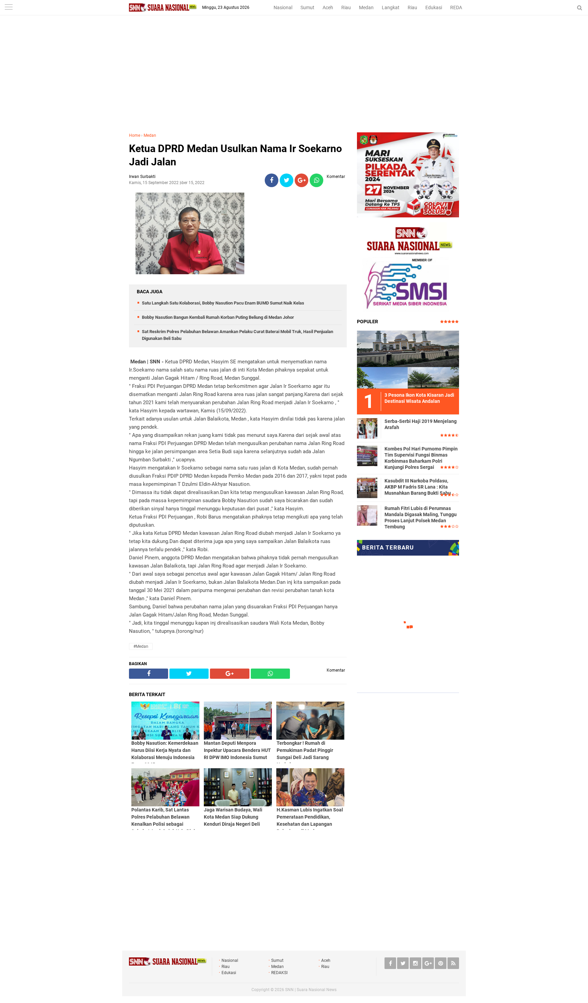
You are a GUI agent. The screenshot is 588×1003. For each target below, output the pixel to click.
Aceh (328, 7)
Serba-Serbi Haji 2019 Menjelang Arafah (421, 424)
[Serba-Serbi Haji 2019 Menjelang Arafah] (367, 427)
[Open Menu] (8, 7)
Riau (346, 7)
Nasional (283, 7)
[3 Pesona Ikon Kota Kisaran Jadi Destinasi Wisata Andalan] (408, 359)
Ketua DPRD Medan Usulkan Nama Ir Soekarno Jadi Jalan (235, 155)
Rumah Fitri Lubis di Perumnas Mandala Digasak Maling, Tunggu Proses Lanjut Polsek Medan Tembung (421, 518)
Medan (366, 7)
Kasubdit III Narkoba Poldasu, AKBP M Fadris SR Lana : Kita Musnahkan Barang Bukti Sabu (418, 487)
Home (134, 135)
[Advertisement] (294, 81)
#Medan (140, 646)
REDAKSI (459, 7)
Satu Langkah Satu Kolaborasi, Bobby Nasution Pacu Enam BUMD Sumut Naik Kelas (223, 303)
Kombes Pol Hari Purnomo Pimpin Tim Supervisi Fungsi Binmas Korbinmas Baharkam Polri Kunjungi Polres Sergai (421, 458)
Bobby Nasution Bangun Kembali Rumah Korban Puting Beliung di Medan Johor (218, 317)
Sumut (307, 7)
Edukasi (433, 7)
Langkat (390, 7)
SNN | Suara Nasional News (311, 989)
